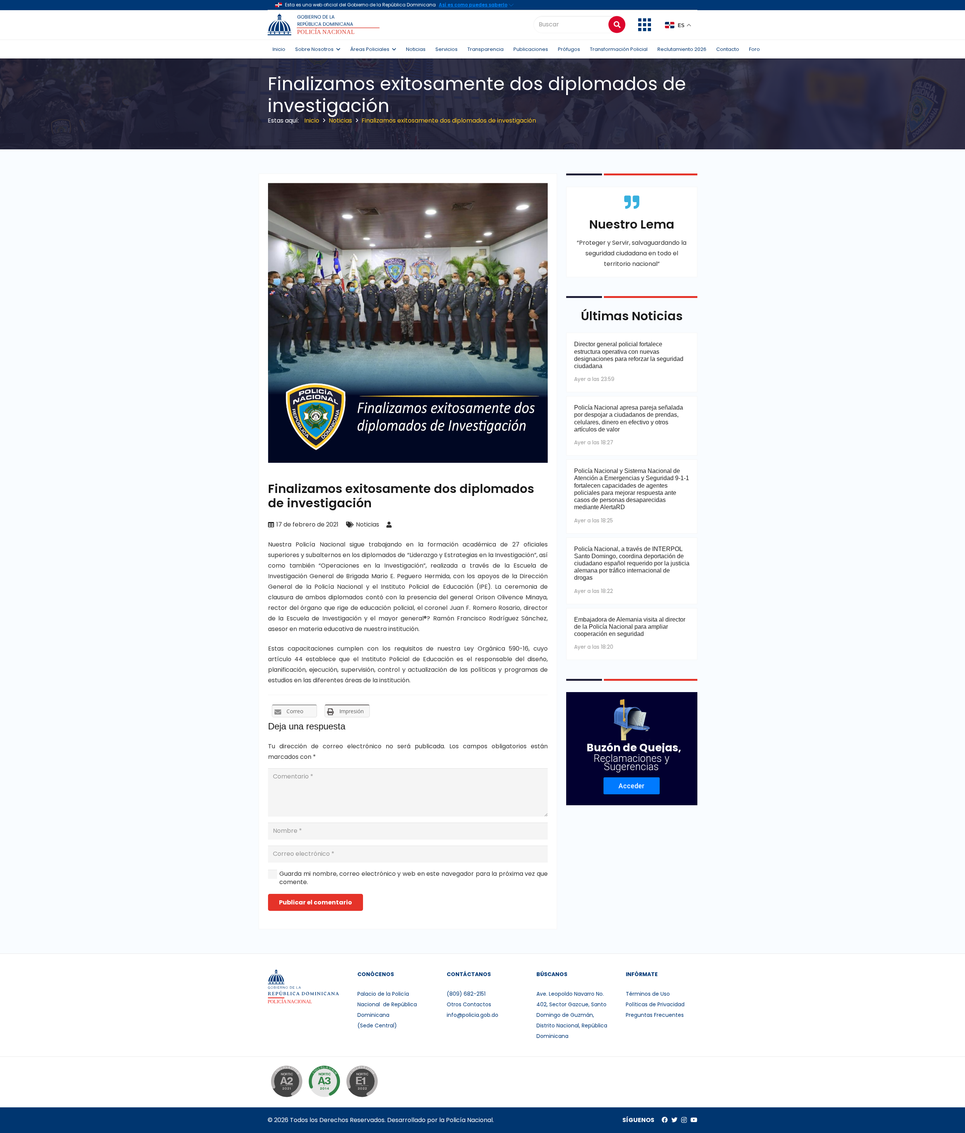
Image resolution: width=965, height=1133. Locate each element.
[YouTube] (694, 1120)
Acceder (632, 786)
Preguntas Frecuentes (655, 1015)
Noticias (367, 524)
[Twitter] (674, 1120)
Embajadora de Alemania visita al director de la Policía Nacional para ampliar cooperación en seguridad (629, 626)
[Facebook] (665, 1120)
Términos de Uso (648, 994)
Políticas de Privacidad (655, 1004)
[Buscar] (616, 24)
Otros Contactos (469, 1004)
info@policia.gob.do (472, 1015)
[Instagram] (684, 1120)
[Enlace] (325, 24)
